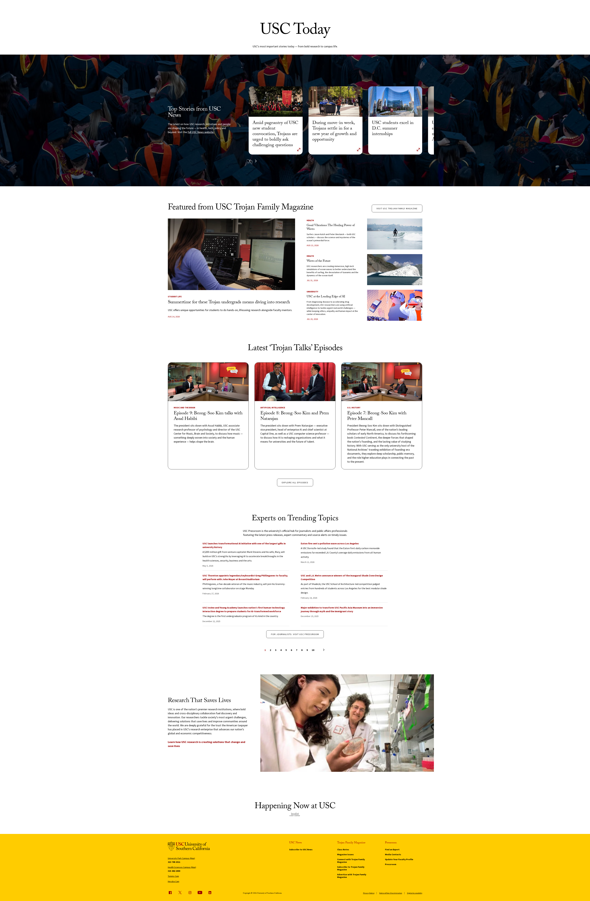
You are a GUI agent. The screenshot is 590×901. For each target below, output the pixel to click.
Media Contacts (393, 854)
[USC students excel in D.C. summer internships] (395, 101)
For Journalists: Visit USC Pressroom (295, 634)
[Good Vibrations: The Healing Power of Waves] (394, 234)
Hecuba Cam (173, 881)
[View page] (318, 649)
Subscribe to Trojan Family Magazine (350, 868)
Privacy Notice (368, 893)
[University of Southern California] (189, 847)
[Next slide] (256, 161)
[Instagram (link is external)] (190, 892)
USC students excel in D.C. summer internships (393, 128)
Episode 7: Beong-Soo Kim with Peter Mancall (376, 416)
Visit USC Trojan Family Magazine (397, 208)
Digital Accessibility (414, 893)
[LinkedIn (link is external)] (209, 892)
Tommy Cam (173, 876)
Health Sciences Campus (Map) (182, 867)
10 (313, 650)
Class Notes (343, 849)
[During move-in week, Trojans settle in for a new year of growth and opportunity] (335, 101)
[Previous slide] (250, 161)
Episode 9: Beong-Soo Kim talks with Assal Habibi (208, 416)
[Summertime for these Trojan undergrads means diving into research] (231, 254)
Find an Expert (392, 849)
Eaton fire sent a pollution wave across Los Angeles (330, 543)
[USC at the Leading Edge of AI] (394, 305)
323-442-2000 (174, 871)
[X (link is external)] (180, 892)
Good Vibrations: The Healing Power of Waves (331, 227)
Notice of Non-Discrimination (390, 893)
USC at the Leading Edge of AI (326, 296)
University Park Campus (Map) (181, 858)
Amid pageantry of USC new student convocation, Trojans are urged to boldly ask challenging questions (275, 134)
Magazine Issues (345, 854)
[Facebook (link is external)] (170, 892)
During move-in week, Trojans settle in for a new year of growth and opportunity (334, 131)
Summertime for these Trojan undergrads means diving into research (229, 303)
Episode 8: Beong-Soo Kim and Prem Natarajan (294, 416)
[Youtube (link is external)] (200, 892)
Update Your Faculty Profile (399, 859)
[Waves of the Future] (394, 269)
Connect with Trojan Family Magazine (351, 860)
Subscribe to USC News (301, 849)
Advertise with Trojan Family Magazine (351, 875)
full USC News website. (201, 132)
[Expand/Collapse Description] (298, 149)
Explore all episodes (295, 482)
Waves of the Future (319, 261)
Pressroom (390, 864)
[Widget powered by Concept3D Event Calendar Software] (295, 814)
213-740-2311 (174, 862)
